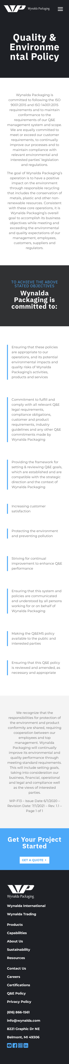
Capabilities (17, 933)
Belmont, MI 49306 (23, 1037)
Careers (13, 977)
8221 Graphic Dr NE (23, 1029)
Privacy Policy (19, 1002)
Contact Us (16, 968)
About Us (15, 941)
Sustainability (18, 950)
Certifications (18, 985)
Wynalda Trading (21, 914)
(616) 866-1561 (18, 1012)
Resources (16, 958)
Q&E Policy (16, 993)
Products (15, 925)
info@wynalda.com (23, 1021)
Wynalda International (26, 906)
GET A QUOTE (32, 860)
